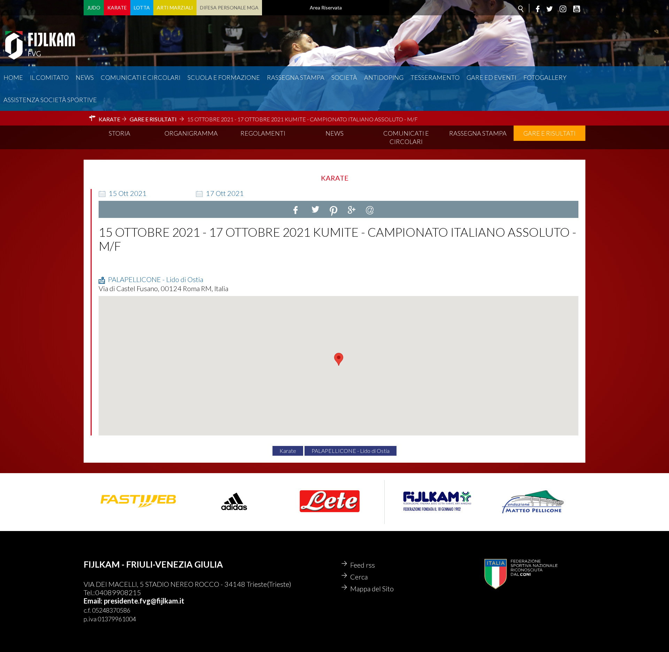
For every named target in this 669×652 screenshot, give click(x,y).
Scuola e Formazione (223, 77)
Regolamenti (262, 133)
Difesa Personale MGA (229, 7)
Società (344, 77)
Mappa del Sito (372, 588)
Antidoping (383, 77)
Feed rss (362, 565)
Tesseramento (435, 77)
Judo (93, 7)
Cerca (359, 577)
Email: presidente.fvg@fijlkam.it (134, 601)
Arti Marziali (175, 7)
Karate (117, 7)
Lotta (142, 7)
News (85, 77)
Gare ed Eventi (491, 77)
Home (13, 77)
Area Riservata (326, 7)
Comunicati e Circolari (406, 137)
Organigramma (191, 133)
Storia (119, 133)
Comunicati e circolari (140, 77)
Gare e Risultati (549, 133)
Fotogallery (545, 77)
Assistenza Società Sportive (50, 100)
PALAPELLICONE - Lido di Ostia (351, 450)
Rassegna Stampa (295, 77)
